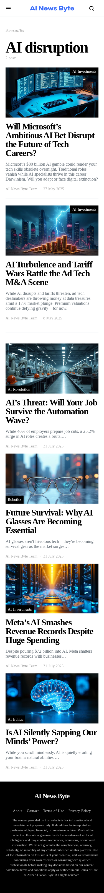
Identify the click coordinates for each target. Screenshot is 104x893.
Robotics (14, 500)
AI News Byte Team (21, 189)
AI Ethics (15, 719)
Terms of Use (53, 811)
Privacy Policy (80, 811)
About (18, 811)
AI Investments (84, 71)
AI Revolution (19, 389)
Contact (33, 811)
